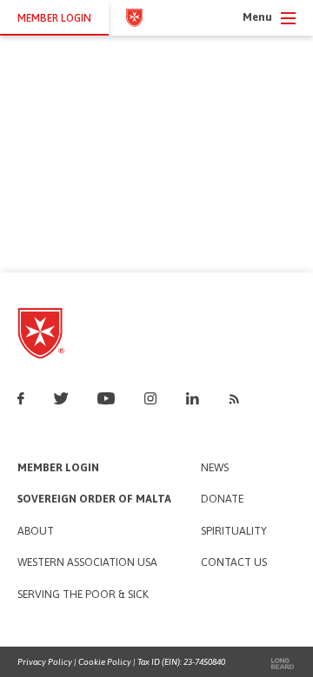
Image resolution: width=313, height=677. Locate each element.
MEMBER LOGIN (54, 17)
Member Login (58, 468)
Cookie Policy (104, 662)
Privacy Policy (44, 662)
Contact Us (234, 563)
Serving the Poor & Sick (83, 595)
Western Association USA (87, 563)
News (215, 468)
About (35, 531)
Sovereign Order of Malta (94, 499)
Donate (222, 499)
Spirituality (234, 531)
